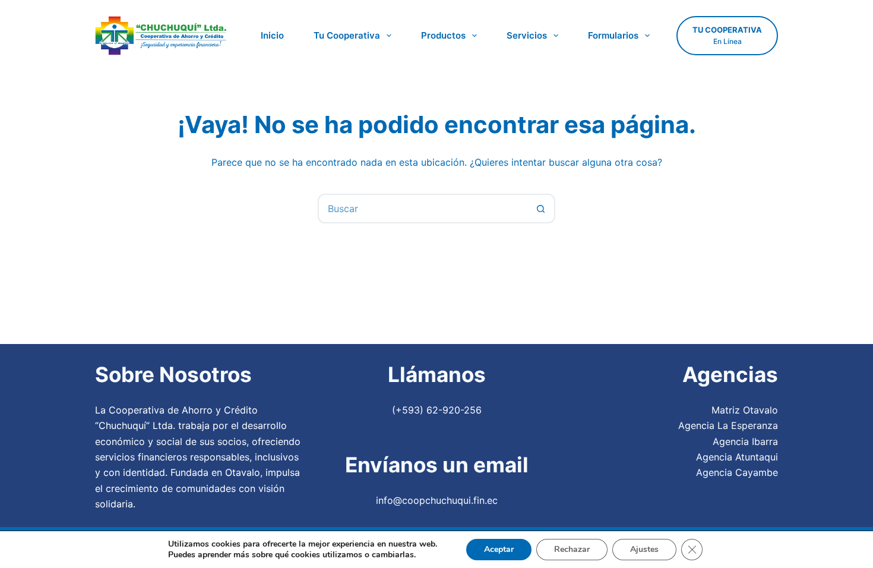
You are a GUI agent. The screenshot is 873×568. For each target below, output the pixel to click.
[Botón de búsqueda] (540, 208)
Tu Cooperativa (347, 35)
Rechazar (572, 549)
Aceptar (499, 549)
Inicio (272, 35)
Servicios (527, 35)
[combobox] (423, 208)
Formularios (613, 35)
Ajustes (644, 549)
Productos (443, 35)
